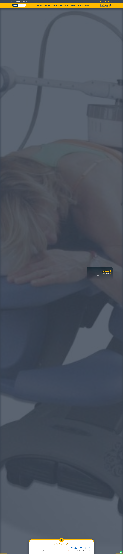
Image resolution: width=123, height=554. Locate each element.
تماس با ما (39, 5)
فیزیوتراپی (73, 5)
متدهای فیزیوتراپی (67, 551)
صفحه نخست (86, 5)
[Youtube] (100, 1)
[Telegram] (105, 1)
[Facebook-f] (103, 1)
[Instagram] (111, 1)
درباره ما (79, 5)
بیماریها (66, 5)
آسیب (41, 551)
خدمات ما (55, 5)
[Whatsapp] (108, 1)
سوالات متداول (47, 5)
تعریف (61, 5)
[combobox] (22, 5)
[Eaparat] (97, 1)
